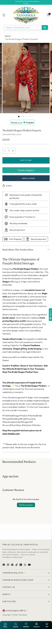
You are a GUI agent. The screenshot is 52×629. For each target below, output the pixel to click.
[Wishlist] (26, 624)
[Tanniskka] (26, 15)
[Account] (36, 624)
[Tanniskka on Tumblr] (21, 565)
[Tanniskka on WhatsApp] (25, 565)
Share (9, 186)
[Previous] (5, 2)
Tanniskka (23, 615)
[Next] (47, 2)
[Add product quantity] (13, 150)
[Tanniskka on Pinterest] (12, 565)
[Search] (15, 624)
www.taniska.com (11, 134)
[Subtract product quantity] (5, 150)
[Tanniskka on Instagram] (8, 565)
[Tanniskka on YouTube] (29, 565)
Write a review (26, 505)
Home (8, 36)
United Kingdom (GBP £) (16, 610)
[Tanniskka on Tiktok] (16, 565)
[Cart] (47, 624)
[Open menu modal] (4, 15)
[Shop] (5, 624)
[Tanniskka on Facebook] (4, 565)
